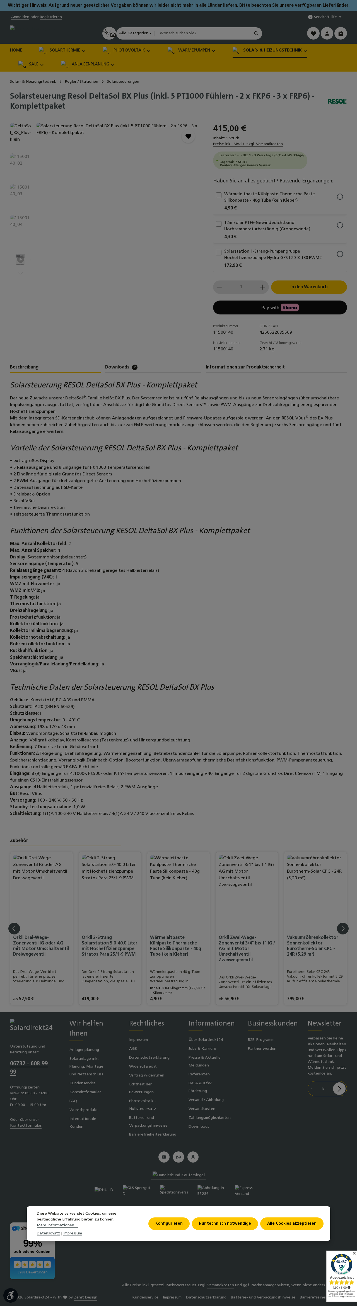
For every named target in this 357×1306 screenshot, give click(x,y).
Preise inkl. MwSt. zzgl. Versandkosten (248, 144)
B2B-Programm (261, 1040)
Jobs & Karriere (202, 1049)
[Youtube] (164, 1157)
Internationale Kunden (82, 1123)
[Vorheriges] (168, 234)
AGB (133, 1049)
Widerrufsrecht (143, 1067)
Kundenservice (82, 1083)
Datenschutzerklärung (149, 1058)
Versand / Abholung (206, 1100)
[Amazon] (193, 1157)
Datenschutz (48, 1233)
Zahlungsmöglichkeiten (210, 1118)
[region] (106, 199)
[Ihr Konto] (327, 33)
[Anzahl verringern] (219, 287)
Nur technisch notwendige (225, 1223)
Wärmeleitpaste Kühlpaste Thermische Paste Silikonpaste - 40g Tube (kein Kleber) (175, 946)
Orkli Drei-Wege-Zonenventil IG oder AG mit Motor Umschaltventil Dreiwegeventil (41, 946)
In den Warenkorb (309, 287)
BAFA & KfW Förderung (200, 1087)
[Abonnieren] (339, 1088)
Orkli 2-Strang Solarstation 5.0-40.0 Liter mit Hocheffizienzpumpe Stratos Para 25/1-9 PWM (110, 946)
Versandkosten (202, 1109)
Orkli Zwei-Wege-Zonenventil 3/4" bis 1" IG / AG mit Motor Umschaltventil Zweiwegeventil (247, 949)
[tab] (55, 368)
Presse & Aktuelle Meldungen (205, 1062)
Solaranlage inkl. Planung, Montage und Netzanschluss (86, 1066)
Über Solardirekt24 (206, 1040)
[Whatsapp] (178, 1157)
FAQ (73, 1101)
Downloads (199, 1127)
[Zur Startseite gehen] (34, 33)
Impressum (138, 1040)
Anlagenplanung (84, 1050)
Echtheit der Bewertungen (141, 1088)
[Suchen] (256, 33)
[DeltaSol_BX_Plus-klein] (119, 183)
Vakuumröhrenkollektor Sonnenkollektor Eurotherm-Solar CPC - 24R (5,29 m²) (312, 946)
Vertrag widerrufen (146, 1075)
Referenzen (199, 1074)
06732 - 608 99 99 (29, 1068)
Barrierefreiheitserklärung (152, 1134)
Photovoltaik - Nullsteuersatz (142, 1105)
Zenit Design (85, 1297)
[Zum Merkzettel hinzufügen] (188, 136)
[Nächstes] (20, 273)
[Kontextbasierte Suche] (109, 33)
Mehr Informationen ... (57, 1225)
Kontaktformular (26, 1126)
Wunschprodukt (83, 1110)
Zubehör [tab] (19, 841)
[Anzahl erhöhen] (263, 287)
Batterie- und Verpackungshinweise (148, 1122)
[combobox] (202, 33)
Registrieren (51, 17)
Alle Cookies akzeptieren (292, 1223)
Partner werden (262, 1049)
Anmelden (20, 17)
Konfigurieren (169, 1223)
